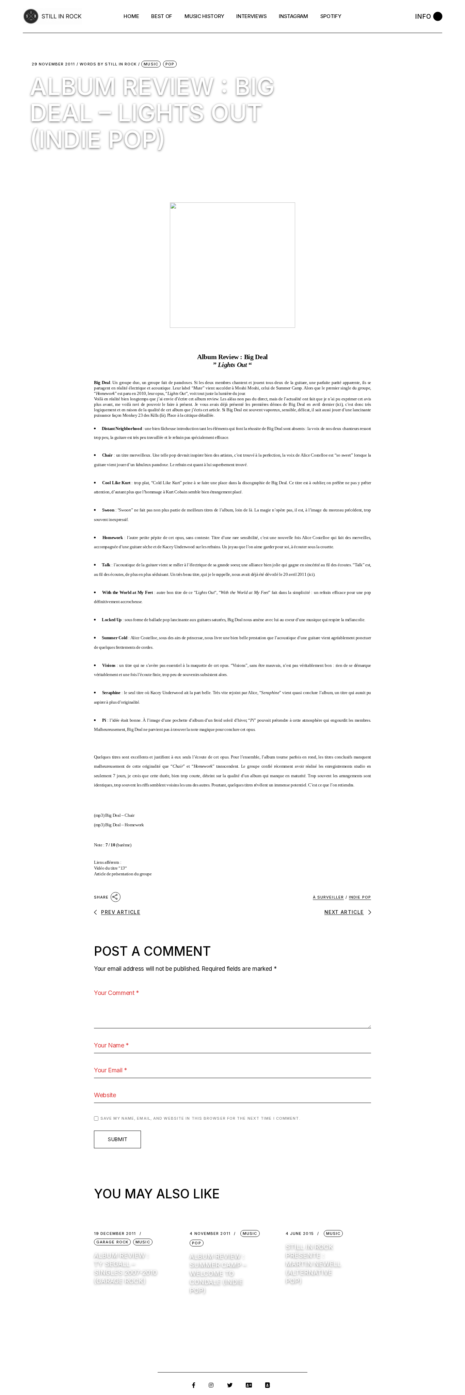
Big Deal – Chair (119, 815)
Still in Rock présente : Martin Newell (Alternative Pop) (313, 1264)
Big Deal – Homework (124, 824)
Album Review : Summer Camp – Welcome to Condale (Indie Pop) (218, 1273)
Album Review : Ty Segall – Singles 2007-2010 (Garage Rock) (125, 1268)
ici (339, 404)
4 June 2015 (300, 1234)
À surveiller (328, 897)
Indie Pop (360, 897)
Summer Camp (289, 387)
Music (151, 64)
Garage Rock (112, 1242)
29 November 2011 (53, 64)
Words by (108, 64)
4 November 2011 (210, 1234)
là (162, 415)
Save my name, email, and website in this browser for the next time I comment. (200, 1118)
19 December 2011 (115, 1234)
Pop (169, 64)
